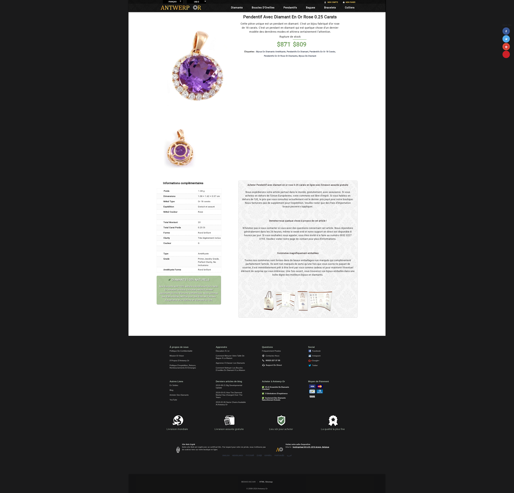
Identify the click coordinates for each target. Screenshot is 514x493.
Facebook (316, 351)
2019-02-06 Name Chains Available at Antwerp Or (231, 403)
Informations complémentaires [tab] (183, 183)
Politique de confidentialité (181, 351)
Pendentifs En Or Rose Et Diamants (281, 56)
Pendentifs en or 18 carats (322, 51)
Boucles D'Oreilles (263, 7)
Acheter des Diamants (179, 395)
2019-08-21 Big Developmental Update (229, 386)
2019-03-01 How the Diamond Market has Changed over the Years (229, 394)
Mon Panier (350, 2)
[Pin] (506, 54)
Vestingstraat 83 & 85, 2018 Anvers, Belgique (311, 447)
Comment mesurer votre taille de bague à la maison (230, 357)
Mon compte (333, 2)
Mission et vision (177, 356)
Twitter (315, 365)
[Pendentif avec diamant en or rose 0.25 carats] (198, 120)
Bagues (310, 7)
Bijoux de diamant (307, 56)
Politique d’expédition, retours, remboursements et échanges (183, 366)
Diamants (237, 7)
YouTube (173, 400)
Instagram (316, 356)
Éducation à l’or (223, 351)
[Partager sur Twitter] (506, 39)
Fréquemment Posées (271, 351)
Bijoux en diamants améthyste (271, 51)
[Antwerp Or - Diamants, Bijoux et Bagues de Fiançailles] (181, 7)
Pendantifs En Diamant (298, 51)
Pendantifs (290, 7)
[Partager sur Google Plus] (506, 46)
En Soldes (174, 385)
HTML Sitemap (266, 482)
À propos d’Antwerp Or (179, 360)
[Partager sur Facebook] (506, 31)
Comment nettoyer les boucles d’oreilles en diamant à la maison (230, 369)
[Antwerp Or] (277, 450)
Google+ (315, 360)
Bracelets (330, 7)
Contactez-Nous (272, 356)
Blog (171, 390)
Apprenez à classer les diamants (230, 363)
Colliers (350, 7)
